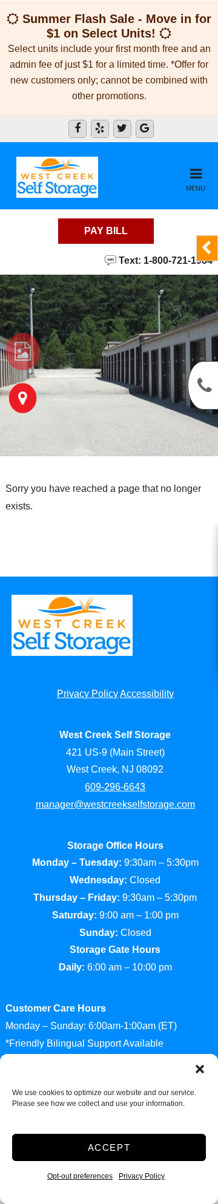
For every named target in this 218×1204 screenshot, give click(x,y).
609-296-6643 (115, 787)
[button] (200, 1069)
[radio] (22, 351)
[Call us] (203, 385)
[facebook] (77, 129)
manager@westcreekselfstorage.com (115, 804)
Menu (195, 188)
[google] (145, 129)
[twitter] (122, 129)
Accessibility (147, 694)
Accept (109, 1147)
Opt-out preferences (80, 1176)
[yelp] (100, 129)
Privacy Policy (142, 1176)
